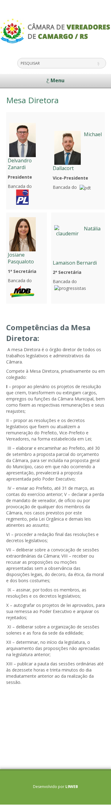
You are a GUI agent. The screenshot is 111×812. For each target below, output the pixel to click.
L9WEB (71, 786)
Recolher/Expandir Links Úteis (6, 807)
